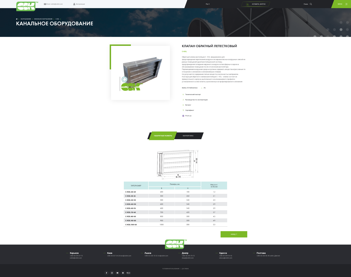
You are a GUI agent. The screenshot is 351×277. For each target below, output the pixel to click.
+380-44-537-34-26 (113, 256)
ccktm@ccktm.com (76, 258)
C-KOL (57, 19)
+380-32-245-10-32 (151, 256)
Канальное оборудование (43, 19)
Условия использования (170, 268)
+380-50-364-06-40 (263, 256)
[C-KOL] (142, 92)
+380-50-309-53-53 (225, 256)
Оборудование (26, 19)
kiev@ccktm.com (125, 256)
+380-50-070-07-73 (76, 256)
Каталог (188, 105)
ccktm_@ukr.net (275, 256)
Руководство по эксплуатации (196, 100)
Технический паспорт (193, 94)
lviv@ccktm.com (163, 256)
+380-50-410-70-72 (188, 256)
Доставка (185, 268)
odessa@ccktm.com (225, 258)
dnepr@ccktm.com (188, 258)
